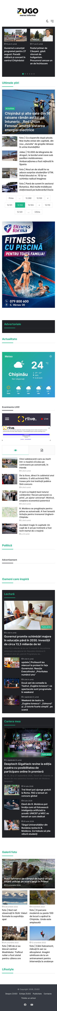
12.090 (28, 198)
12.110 (47, 205)
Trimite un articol (28, 998)
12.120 (19, 212)
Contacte (48, 994)
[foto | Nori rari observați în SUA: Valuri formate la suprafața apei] (14, 897)
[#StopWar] (27, 12)
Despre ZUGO (11, 994)
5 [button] (31, 73)
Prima (11, 198)
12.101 (9, 205)
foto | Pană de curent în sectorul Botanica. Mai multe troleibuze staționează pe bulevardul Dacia (36, 186)
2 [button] (25, 73)
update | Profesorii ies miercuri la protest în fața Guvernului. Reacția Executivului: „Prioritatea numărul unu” (34, 668)
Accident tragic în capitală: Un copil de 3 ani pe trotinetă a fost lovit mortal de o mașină (35, 528)
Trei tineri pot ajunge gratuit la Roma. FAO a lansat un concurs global (36, 792)
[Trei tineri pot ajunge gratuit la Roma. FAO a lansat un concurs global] (11, 790)
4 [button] (29, 73)
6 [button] (34, 73)
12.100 (39, 198)
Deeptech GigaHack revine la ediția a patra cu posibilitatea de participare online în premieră (27, 767)
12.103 (30, 205)
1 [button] (23, 74)
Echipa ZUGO (25, 994)
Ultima (37, 212)
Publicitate (37, 994)
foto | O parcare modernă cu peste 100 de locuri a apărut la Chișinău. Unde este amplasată (41, 916)
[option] (28, 12)
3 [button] (27, 73)
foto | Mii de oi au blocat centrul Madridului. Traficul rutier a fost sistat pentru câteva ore (12, 952)
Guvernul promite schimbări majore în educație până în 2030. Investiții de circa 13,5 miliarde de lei (27, 640)
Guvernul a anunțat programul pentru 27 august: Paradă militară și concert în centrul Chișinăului (15, 54)
